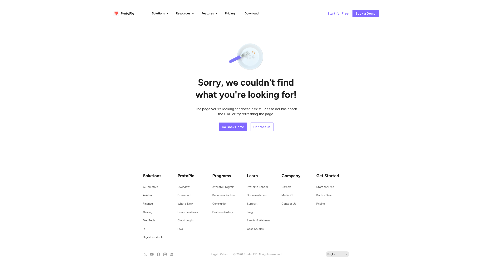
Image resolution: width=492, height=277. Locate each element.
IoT (145, 228)
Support (252, 203)
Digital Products (153, 237)
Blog (250, 212)
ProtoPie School (257, 187)
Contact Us (289, 203)
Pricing (320, 203)
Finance (148, 203)
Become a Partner (223, 195)
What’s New (185, 203)
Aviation (148, 195)
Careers (286, 187)
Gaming (147, 212)
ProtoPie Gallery (222, 212)
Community (219, 203)
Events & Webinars (259, 220)
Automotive (150, 187)
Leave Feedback (188, 212)
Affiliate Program (223, 187)
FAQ (180, 228)
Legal (214, 254)
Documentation (257, 195)
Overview (183, 187)
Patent (224, 254)
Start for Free (325, 187)
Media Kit (288, 195)
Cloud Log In (186, 220)
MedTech (149, 220)
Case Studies (255, 228)
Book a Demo (324, 195)
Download (184, 195)
